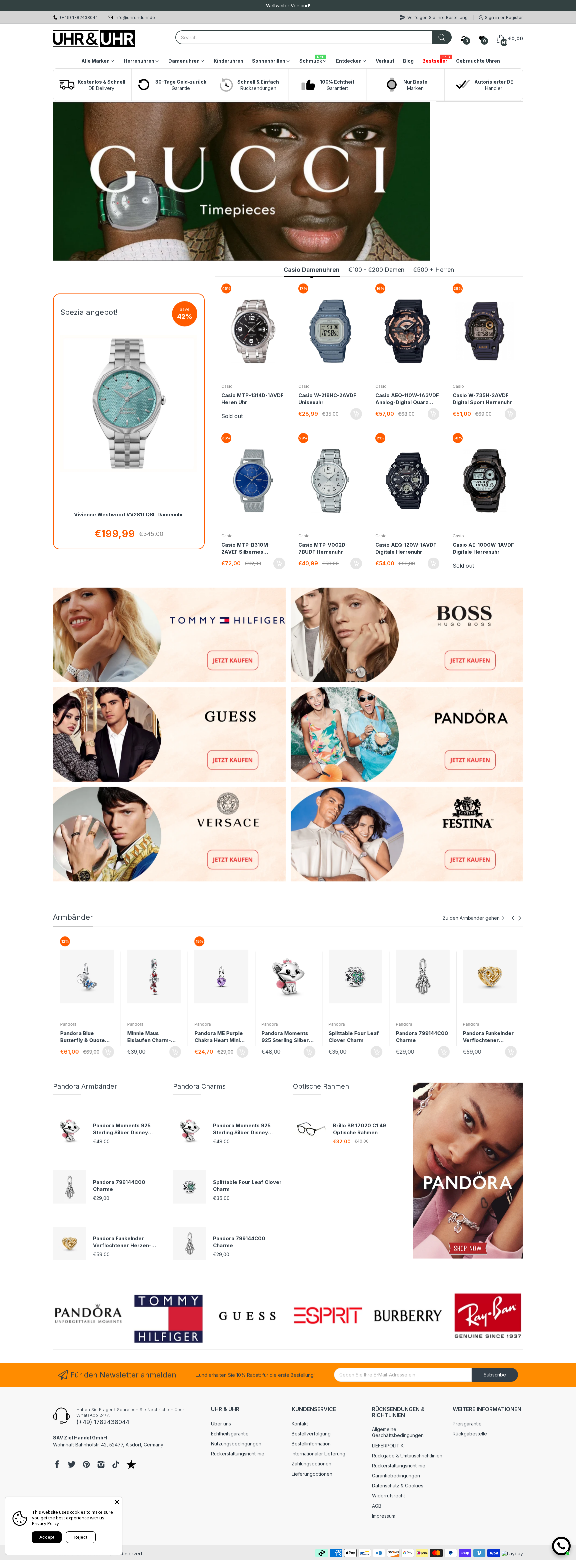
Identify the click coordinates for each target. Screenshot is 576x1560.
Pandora (68, 1024)
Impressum (383, 1516)
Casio (227, 386)
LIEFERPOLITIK (388, 1445)
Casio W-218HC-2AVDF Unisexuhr (327, 398)
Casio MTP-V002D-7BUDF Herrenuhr (323, 548)
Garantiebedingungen (396, 1475)
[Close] (117, 1502)
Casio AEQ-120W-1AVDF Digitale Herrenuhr (405, 548)
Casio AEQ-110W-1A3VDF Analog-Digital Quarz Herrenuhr (407, 399)
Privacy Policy (45, 1523)
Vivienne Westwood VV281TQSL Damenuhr (128, 514)
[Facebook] (57, 1465)
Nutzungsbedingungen (236, 1443)
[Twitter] (72, 1465)
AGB (376, 1506)
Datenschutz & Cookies (397, 1485)
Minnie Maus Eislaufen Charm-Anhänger (81, 1037)
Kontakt (300, 1423)
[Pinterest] (86, 1465)
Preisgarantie (467, 1423)
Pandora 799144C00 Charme (354, 1036)
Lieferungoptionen (312, 1474)
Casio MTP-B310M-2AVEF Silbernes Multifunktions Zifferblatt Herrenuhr (248, 548)
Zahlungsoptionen (311, 1463)
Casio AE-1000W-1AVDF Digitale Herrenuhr (483, 548)
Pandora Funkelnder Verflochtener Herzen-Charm (420, 1037)
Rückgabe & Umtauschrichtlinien (407, 1455)
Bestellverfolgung (311, 1433)
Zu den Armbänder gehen (471, 918)
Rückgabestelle (470, 1433)
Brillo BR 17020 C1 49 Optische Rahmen (359, 1129)
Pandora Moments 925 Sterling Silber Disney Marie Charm (219, 1037)
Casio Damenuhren (312, 269)
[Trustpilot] (131, 1465)
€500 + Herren (433, 269)
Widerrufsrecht (388, 1495)
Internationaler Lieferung (318, 1453)
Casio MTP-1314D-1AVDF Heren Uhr (252, 398)
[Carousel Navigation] (516, 918)
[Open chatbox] (561, 1546)
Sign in (492, 17)
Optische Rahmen (321, 1086)
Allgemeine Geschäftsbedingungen (398, 1432)
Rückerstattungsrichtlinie (237, 1453)
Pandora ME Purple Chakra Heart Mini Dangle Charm (151, 1037)
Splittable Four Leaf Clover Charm (286, 1036)
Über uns (221, 1423)
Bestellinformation (311, 1443)
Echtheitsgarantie (230, 1433)
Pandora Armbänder (85, 1086)
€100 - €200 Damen (376, 269)
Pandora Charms (199, 1086)
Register (514, 17)
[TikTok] (116, 1465)
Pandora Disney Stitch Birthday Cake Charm (488, 1037)
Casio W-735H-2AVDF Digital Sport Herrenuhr (482, 398)
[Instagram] (101, 1465)
